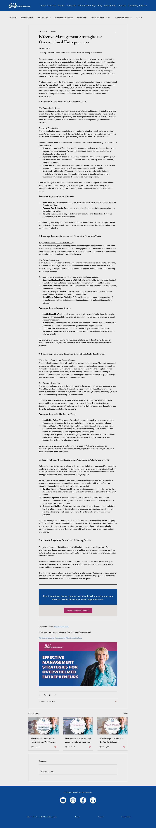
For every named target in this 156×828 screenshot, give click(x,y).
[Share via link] (55, 695)
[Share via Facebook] (40, 695)
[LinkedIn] (93, 800)
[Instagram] (73, 800)
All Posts (13, 17)
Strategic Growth (27, 17)
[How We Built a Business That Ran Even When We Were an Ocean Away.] (43, 725)
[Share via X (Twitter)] (45, 695)
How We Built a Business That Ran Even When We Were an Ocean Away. (43, 740)
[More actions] (116, 31)
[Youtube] (63, 800)
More (138, 17)
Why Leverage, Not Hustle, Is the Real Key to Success (111, 740)
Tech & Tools (82, 17)
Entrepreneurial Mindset (64, 17)
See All (125, 713)
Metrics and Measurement (100, 17)
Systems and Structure (123, 17)
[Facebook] (83, 800)
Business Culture (44, 17)
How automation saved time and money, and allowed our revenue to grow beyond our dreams (78, 740)
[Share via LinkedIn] (50, 695)
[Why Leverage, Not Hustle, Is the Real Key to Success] (112, 725)
